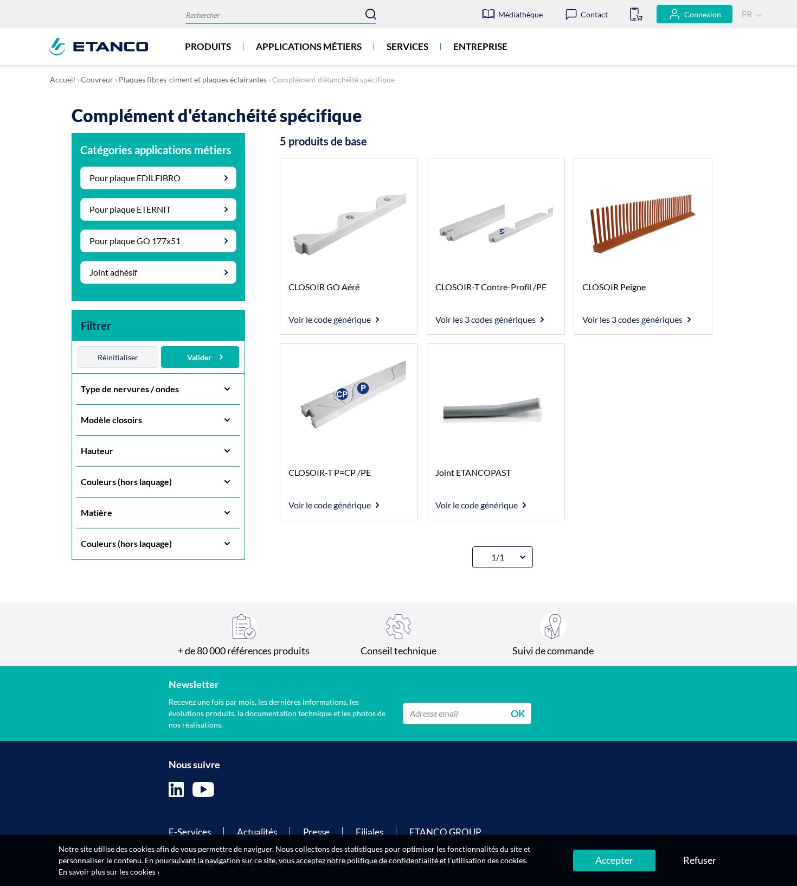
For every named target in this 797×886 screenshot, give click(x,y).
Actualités (257, 832)
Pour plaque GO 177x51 (135, 240)
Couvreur (97, 79)
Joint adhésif (113, 272)
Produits (208, 46)
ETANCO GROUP (445, 832)
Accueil (62, 79)
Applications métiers (309, 46)
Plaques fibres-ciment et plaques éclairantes (193, 79)
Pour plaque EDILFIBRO (135, 178)
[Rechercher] (371, 14)
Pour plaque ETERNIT (130, 209)
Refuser (699, 860)
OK (518, 713)
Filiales (369, 832)
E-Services (190, 832)
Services (407, 46)
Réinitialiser (118, 357)
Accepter (614, 860)
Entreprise (480, 46)
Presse (316, 832)
